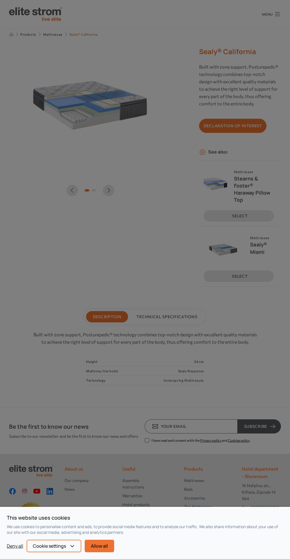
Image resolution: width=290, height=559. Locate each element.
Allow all (99, 546)
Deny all (15, 546)
